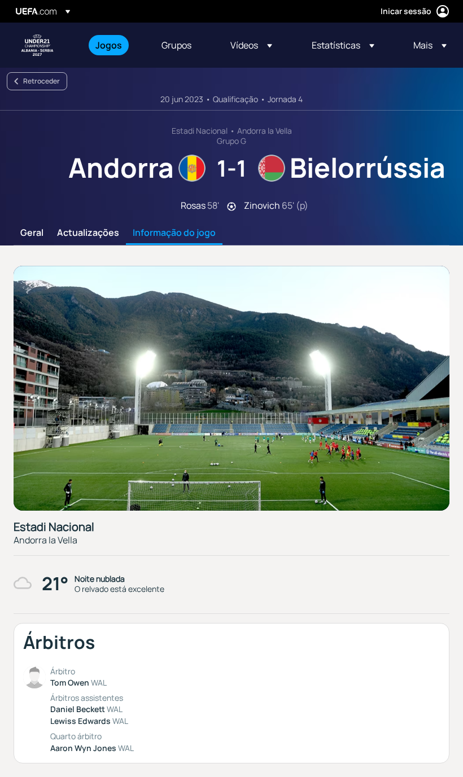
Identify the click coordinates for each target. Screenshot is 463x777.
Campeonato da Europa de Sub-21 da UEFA (37, 45)
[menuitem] (114, 45)
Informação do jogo (174, 233)
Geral (31, 233)
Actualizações (88, 233)
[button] (251, 45)
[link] (108, 45)
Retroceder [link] (41, 81)
